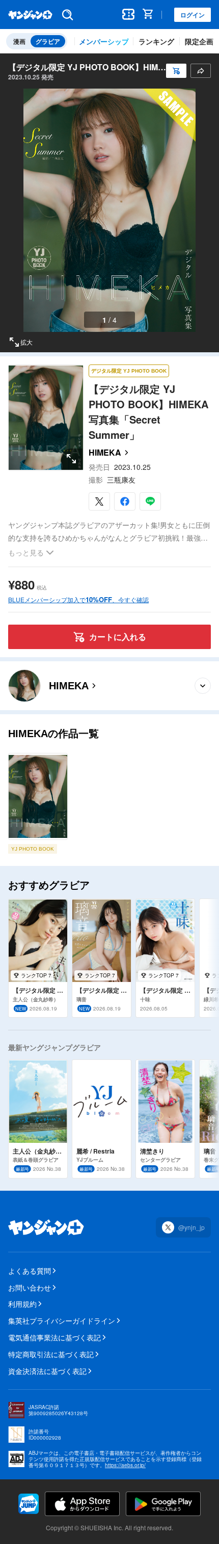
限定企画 (199, 41)
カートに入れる (117, 636)
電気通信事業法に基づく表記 (54, 1337)
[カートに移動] (149, 14)
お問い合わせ (29, 1287)
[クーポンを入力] (129, 14)
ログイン (192, 14)
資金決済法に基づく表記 (47, 1370)
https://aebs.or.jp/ (125, 1465)
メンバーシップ (104, 41)
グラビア (48, 41)
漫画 (19, 41)
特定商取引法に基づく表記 (51, 1354)
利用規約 (22, 1303)
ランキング (156, 41)
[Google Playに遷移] (163, 1504)
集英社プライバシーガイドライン (61, 1320)
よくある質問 (29, 1270)
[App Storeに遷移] (82, 1504)
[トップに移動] (30, 15)
